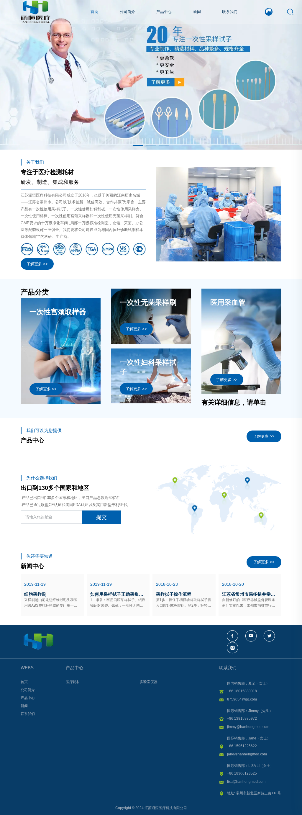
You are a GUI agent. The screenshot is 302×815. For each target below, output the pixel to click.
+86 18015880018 (242, 691)
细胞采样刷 (35, 594)
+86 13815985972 (242, 718)
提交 (101, 517)
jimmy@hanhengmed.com (248, 727)
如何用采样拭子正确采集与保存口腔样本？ (118, 594)
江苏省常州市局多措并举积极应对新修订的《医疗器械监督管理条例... (250, 594)
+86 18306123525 (242, 773)
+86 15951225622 (242, 746)
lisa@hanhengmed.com (246, 782)
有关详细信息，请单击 (233, 402)
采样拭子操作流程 (173, 594)
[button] (138, 145)
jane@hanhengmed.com (247, 754)
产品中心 (74, 667)
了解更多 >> (37, 264)
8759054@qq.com (242, 699)
